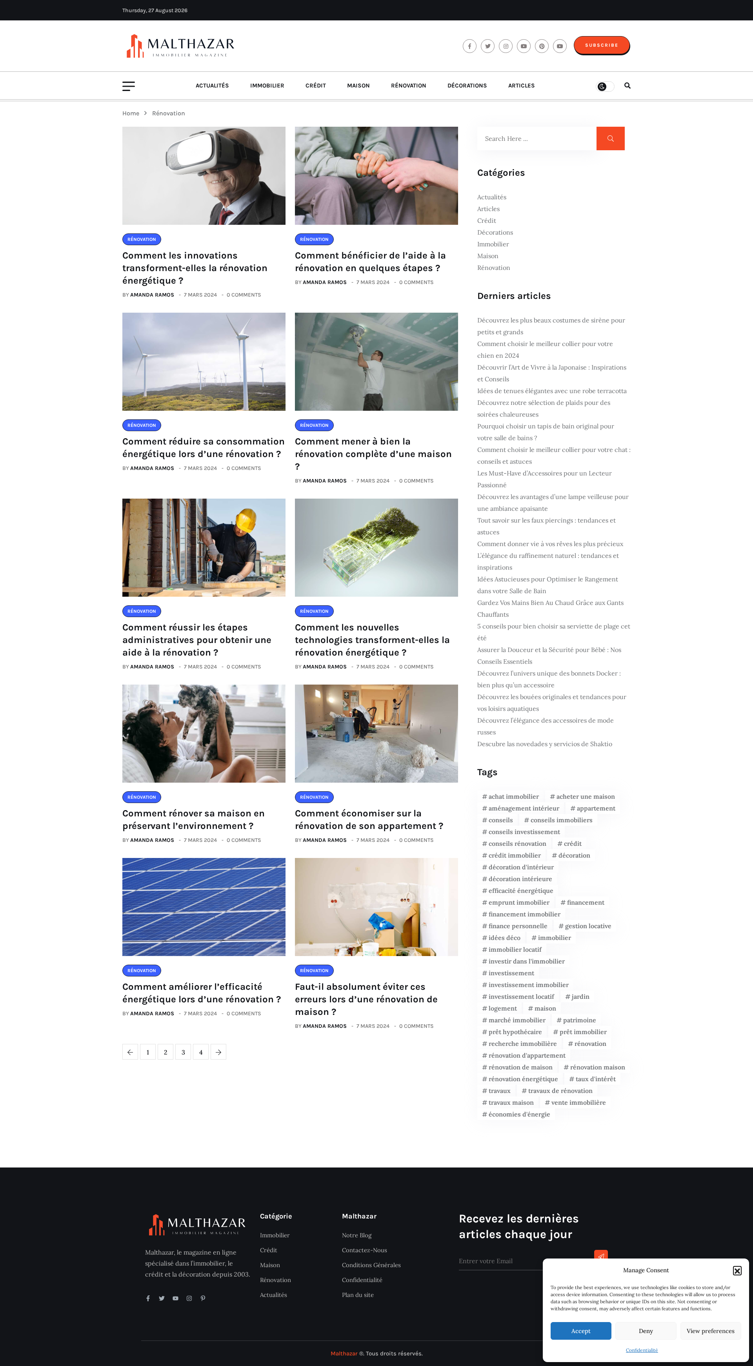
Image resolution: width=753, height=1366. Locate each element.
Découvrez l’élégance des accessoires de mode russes (545, 726)
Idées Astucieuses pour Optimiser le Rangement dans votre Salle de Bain (547, 585)
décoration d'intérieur (521, 867)
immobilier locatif (515, 949)
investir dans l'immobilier (527, 961)
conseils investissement (524, 832)
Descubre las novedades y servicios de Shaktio (544, 744)
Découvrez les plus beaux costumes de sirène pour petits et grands (551, 326)
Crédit (316, 85)
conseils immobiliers (562, 820)
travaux (500, 1091)
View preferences (711, 1331)
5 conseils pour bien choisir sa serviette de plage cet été (553, 632)
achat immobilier (514, 796)
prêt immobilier (583, 1032)
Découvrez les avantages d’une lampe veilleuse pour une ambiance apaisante (553, 502)
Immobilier (267, 85)
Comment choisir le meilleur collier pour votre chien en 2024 (545, 349)
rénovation (590, 1043)
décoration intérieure (520, 879)
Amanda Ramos (152, 294)
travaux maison (511, 1102)
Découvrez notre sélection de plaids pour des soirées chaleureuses (543, 408)
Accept (581, 1331)
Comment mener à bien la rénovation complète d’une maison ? (373, 454)
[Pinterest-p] (203, 1298)
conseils (501, 820)
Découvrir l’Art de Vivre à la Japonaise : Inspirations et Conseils (551, 373)
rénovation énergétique (523, 1079)
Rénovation (408, 85)
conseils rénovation (517, 843)
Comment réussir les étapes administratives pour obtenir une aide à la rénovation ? (196, 640)
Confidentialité (642, 1350)
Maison (358, 85)
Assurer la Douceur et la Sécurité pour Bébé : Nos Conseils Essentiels (549, 655)
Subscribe (601, 45)
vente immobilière (578, 1102)
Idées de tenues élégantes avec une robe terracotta (552, 391)
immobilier (554, 938)
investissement (511, 973)
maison (545, 1008)
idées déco (504, 938)
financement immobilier (524, 914)
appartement (596, 808)
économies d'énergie (519, 1114)
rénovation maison (597, 1067)
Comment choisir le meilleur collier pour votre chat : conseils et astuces (554, 455)
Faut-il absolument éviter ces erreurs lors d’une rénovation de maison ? (366, 999)
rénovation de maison (521, 1067)
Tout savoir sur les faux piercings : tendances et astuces (546, 526)
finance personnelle (518, 926)
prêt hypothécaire (515, 1032)
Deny (646, 1331)
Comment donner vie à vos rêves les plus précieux (550, 544)
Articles (521, 85)
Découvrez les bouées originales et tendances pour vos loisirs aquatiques (551, 702)
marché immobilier (517, 1020)
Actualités (212, 85)
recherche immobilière (523, 1043)
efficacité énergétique (521, 890)
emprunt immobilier (519, 902)
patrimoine (579, 1020)
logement (503, 1008)
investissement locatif (521, 996)
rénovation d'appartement (527, 1055)
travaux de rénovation (560, 1091)
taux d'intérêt (596, 1079)
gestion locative (588, 926)
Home (132, 113)
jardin (580, 996)
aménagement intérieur (524, 808)
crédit (573, 843)
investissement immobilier (529, 985)
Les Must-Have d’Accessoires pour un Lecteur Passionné (544, 479)
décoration (574, 855)
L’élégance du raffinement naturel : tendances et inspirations (548, 561)
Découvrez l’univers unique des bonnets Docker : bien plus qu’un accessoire (549, 679)
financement (585, 902)
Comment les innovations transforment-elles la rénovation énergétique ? (194, 268)
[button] (737, 1270)
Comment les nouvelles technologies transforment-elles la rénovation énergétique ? (372, 640)
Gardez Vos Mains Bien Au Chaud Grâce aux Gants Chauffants (550, 608)
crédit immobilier (515, 855)
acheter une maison (586, 796)
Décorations (467, 85)
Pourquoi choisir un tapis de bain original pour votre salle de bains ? (545, 432)
